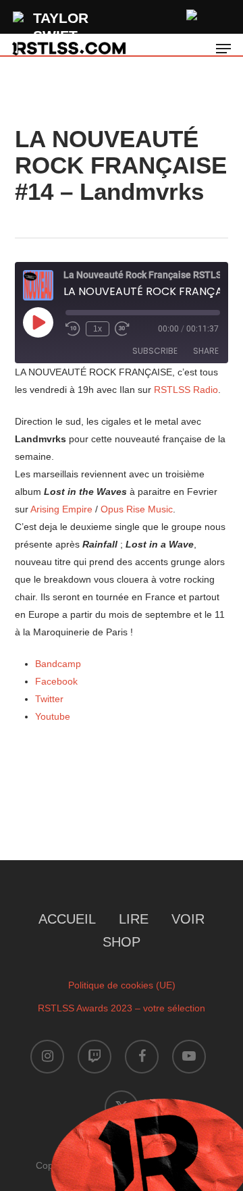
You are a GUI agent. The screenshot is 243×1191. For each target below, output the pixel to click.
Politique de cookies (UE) (122, 985)
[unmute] (192, 13)
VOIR (188, 918)
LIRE (133, 918)
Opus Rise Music (137, 509)
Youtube (52, 716)
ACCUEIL (67, 918)
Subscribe (155, 350)
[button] (223, 48)
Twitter (49, 698)
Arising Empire (61, 509)
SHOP (121, 941)
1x (97, 329)
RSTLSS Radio (186, 389)
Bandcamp (58, 663)
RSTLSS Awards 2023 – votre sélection (121, 1008)
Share (206, 350)
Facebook (56, 681)
